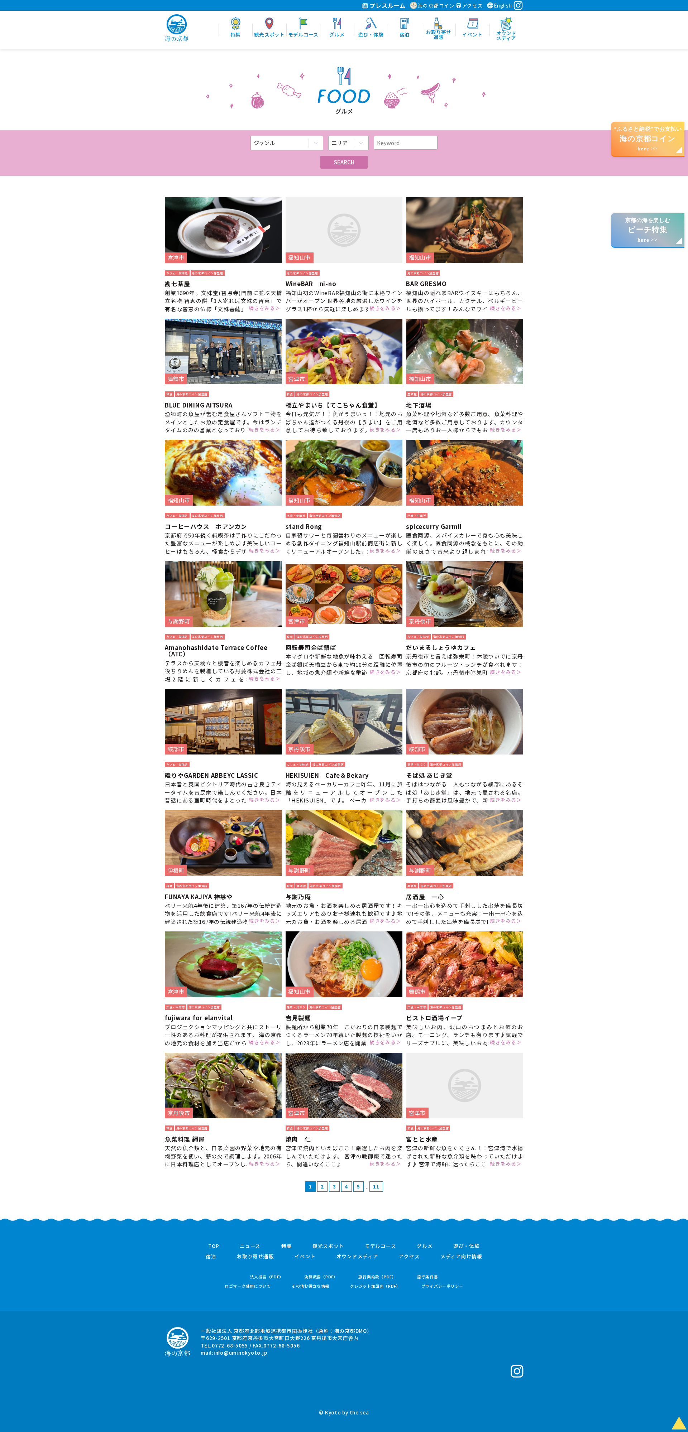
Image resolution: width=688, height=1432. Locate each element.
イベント (305, 1256)
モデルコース (380, 1246)
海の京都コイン (436, 5)
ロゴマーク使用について (248, 1286)
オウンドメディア (357, 1256)
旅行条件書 (427, 1277)
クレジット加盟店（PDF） (375, 1286)
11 (376, 1186)
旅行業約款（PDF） (377, 1277)
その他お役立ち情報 (311, 1286)
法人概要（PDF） (267, 1277)
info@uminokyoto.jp (240, 1352)
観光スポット (328, 1246)
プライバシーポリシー (442, 1286)
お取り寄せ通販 (255, 1256)
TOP (213, 1246)
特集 (286, 1246)
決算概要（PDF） (321, 1277)
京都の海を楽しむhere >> (647, 230)
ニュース (250, 1246)
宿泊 (211, 1256)
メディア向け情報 (461, 1256)
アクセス (472, 5)
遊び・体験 (466, 1246)
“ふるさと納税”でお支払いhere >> (647, 138)
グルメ (425, 1246)
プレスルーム (387, 5)
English (503, 5)
